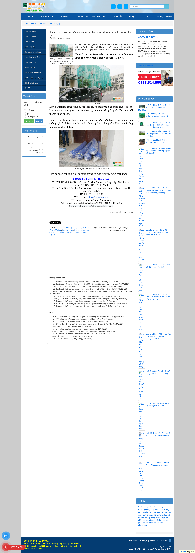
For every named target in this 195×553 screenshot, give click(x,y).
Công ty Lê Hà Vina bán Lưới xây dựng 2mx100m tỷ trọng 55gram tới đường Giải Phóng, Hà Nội (92, 291)
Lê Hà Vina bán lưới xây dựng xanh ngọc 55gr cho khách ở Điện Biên (78, 319)
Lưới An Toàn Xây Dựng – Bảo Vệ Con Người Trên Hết (157, 404)
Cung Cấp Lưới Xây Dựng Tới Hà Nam (67, 336)
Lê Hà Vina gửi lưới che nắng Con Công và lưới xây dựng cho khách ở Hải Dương (83, 316)
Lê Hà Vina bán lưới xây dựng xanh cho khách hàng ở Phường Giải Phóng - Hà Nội (85, 289)
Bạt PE (27, 88)
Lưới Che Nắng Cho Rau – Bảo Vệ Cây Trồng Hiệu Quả (158, 265)
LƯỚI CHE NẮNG (117, 16)
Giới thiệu (133, 540)
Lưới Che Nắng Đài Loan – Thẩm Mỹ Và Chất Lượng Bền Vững (157, 116)
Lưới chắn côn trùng (32, 57)
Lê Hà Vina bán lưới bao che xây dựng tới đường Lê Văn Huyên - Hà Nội (80, 301)
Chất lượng (31, 110)
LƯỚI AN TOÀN (82, 16)
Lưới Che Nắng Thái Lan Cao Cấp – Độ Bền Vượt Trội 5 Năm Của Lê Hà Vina (158, 296)
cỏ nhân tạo (160, 517)
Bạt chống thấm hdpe (33, 52)
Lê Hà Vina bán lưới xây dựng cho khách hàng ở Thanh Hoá (75, 321)
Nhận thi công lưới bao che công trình (66, 326)
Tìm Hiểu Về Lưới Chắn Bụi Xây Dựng (67, 338)
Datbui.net (167, 546)
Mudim (183, 551)
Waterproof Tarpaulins (33, 72)
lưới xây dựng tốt (149, 515)
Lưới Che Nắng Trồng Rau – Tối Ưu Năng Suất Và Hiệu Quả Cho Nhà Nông (158, 133)
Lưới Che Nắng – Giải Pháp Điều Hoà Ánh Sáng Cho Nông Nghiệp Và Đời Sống (158, 336)
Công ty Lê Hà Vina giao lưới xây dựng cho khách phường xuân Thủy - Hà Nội (83, 286)
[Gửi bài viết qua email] (123, 37)
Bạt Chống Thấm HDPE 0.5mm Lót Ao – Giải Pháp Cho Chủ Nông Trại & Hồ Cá (158, 232)
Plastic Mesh (30, 67)
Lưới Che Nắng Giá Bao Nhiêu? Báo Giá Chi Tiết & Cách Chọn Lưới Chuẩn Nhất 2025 (158, 125)
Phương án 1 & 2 (33, 116)
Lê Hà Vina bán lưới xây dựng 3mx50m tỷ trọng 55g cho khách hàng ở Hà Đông (83, 306)
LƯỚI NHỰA (30, 16)
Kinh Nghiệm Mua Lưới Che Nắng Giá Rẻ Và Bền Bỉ (156, 141)
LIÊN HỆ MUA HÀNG (146, 65)
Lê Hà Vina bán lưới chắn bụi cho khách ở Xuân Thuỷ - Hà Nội (76, 333)
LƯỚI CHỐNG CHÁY (48, 16)
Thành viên (154, 540)
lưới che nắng (147, 522)
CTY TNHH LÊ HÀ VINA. (148, 37)
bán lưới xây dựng (148, 517)
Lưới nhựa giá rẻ (144, 506)
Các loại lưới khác (31, 83)
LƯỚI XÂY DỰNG (99, 16)
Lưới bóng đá (30, 46)
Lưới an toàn (29, 41)
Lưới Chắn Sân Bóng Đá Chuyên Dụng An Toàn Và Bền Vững (158, 372)
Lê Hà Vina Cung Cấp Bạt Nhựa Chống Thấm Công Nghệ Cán (158, 464)
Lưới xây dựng (30, 36)
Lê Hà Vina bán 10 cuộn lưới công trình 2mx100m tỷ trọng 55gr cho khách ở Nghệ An (85, 284)
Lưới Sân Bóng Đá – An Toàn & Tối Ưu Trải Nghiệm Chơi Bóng (158, 434)
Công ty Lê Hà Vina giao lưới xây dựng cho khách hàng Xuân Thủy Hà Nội (81, 296)
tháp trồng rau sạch (148, 512)
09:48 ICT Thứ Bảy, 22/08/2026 (159, 16)
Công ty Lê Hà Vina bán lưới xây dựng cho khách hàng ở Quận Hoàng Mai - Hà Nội (85, 298)
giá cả (29, 113)
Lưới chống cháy (31, 62)
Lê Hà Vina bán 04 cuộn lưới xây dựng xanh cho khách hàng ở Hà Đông (80, 281)
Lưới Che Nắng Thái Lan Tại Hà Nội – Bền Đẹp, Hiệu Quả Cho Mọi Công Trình (154, 107)
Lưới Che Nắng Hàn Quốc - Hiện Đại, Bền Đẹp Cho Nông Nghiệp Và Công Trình (158, 150)
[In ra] (127, 37)
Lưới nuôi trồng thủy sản (34, 77)
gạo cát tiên (158, 522)
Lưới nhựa (143, 540)
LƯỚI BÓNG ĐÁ (66, 16)
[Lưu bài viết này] (131, 37)
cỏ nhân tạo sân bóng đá (153, 518)
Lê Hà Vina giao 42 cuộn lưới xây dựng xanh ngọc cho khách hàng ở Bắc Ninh (82, 324)
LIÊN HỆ (130, 16)
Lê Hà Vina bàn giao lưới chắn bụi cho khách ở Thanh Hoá (74, 329)
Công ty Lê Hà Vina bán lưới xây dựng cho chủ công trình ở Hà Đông (78, 331)
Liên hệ (164, 540)
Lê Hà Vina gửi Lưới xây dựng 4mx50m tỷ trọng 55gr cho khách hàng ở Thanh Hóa (84, 303)
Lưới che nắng (30, 31)
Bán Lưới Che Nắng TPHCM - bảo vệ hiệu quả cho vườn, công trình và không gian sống (158, 190)
